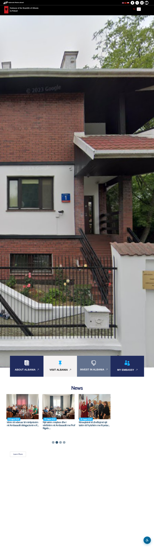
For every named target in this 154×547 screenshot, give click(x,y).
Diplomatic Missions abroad (16, 2)
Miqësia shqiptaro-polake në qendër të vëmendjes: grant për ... (94, 425)
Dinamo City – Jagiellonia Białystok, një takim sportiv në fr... (21, 425)
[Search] (134, 9)
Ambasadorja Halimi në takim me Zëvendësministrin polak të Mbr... (58, 425)
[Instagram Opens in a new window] (141, 3)
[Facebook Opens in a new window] (132, 3)
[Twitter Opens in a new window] (137, 3)
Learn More (18, 454)
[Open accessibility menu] (147, 540)
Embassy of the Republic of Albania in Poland (24, 9)
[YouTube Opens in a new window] (146, 3)
